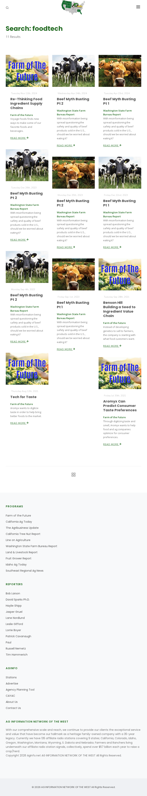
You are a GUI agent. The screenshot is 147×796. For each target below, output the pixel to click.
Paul (8, 642)
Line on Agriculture (18, 540)
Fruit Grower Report (18, 558)
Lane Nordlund (15, 618)
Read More (18, 138)
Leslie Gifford (14, 624)
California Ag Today (19, 522)
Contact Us (13, 708)
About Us (12, 702)
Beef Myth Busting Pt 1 (119, 101)
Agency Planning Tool (20, 690)
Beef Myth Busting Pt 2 (73, 101)
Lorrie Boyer (13, 630)
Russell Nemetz (16, 648)
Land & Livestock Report (22, 552)
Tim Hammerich (17, 655)
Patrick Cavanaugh (18, 636)
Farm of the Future (18, 515)
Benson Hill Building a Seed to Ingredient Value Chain (119, 309)
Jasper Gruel (14, 612)
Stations (11, 677)
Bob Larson (13, 593)
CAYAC (10, 696)
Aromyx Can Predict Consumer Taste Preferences (119, 405)
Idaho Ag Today (16, 564)
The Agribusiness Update (22, 528)
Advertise (12, 683)
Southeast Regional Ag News (24, 571)
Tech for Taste (23, 396)
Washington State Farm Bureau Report (31, 546)
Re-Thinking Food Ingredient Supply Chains (26, 103)
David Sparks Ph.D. (18, 599)
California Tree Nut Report (23, 534)
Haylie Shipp (14, 606)
